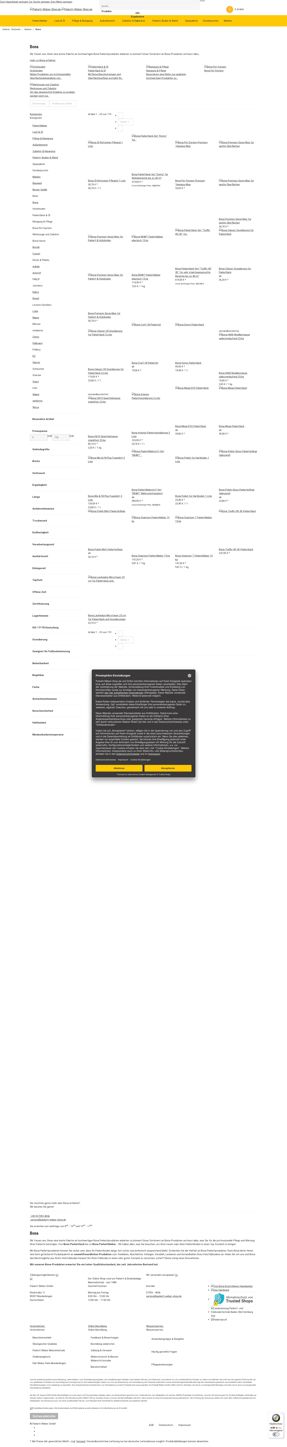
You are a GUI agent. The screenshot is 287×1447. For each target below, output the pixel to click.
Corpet (36, 253)
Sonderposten (40, 170)
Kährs (36, 292)
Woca (36, 407)
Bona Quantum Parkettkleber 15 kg (151, 555)
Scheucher (38, 368)
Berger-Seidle (40, 189)
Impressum (184, 1425)
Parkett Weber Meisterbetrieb (49, 1350)
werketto (38, 400)
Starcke (37, 375)
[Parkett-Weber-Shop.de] (58, 9)
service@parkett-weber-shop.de (48, 1219)
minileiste (38, 330)
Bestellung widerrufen (103, 1343)
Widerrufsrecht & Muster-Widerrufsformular (105, 1358)
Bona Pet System (42, 228)
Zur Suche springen (40, 1)
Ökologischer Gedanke (45, 1343)
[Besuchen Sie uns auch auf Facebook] (39, 1427)
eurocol (37, 272)
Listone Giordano (42, 304)
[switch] (276, 1434)
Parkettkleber (40, 125)
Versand (80, 1441)
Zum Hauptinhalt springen (14, 1)
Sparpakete (39, 164)
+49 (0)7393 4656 (40, 1216)
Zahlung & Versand (101, 1350)
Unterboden (39, 208)
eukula (36, 266)
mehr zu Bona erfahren (43, 60)
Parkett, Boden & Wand (45, 157)
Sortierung (38, 103)
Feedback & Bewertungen (105, 1337)
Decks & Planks (41, 260)
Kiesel (36, 298)
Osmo (36, 336)
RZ (34, 356)
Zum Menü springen (61, 1)
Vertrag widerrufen (44, 1416)
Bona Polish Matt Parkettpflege (105, 549)
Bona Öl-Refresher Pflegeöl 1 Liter (107, 180)
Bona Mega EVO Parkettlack (190, 426)
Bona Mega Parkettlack (231, 426)
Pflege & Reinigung (43, 138)
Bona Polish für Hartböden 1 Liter (193, 496)
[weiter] (120, 128)
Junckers (38, 285)
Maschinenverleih (42, 1337)
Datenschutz (166, 1425)
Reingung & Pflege (42, 221)
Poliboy (37, 349)
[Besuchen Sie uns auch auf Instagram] (39, 1435)
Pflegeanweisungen (162, 1364)
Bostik (36, 247)
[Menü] (282, 1414)
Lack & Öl (38, 132)
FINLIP (36, 279)
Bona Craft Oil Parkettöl (145, 362)
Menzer (37, 324)
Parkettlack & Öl (41, 215)
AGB (151, 1425)
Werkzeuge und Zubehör (46, 234)
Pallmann (38, 343)
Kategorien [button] (36, 114)
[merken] (90, 137)
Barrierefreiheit (99, 1366)
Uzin (35, 388)
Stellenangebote (41, 1356)
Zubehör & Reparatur (44, 151)
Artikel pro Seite (62, 103)
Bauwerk (37, 183)
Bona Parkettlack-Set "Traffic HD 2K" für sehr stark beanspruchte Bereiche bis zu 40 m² (193, 272)
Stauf (36, 381)
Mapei (36, 317)
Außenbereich (40, 144)
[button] (211, 9)
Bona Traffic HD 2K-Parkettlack (236, 549)
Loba (35, 311)
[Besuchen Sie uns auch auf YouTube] (39, 1431)
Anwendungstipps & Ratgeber (167, 1338)
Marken (37, 176)
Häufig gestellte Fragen (164, 1351)
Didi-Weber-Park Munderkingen (49, 1363)
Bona (35, 202)
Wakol (36, 394)
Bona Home (39, 240)
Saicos (36, 362)
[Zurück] (120, 115)
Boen (35, 196)
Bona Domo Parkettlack (188, 362)
